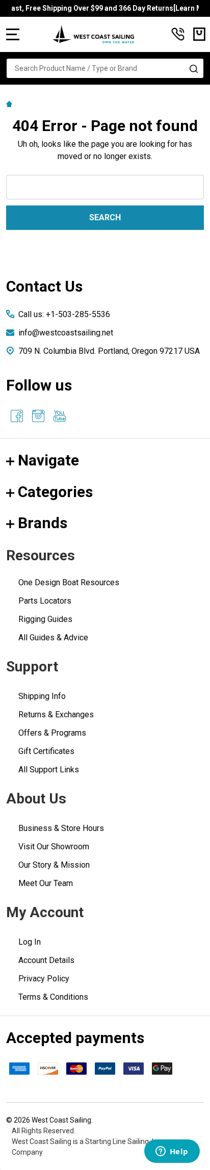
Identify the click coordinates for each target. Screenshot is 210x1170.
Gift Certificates (46, 751)
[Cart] (199, 34)
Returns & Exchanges (56, 714)
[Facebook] (17, 416)
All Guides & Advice (53, 637)
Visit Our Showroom (53, 846)
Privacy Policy (43, 978)
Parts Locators (44, 601)
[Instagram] (38, 416)
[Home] (10, 103)
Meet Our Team (45, 883)
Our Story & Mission (54, 865)
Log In (29, 942)
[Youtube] (59, 416)
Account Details (46, 960)
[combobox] (105, 68)
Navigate (48, 460)
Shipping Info (42, 696)
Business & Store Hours (61, 828)
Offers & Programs (52, 733)
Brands (42, 523)
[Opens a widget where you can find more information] (172, 1152)
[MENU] (12, 34)
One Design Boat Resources (68, 582)
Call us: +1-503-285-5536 (64, 314)
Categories (55, 492)
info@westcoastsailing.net (65, 332)
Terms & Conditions (53, 997)
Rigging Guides (45, 619)
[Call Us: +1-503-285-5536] (178, 34)
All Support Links (48, 769)
